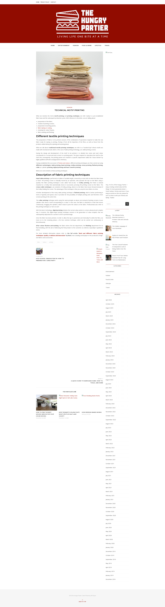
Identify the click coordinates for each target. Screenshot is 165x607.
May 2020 (109, 531)
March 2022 (109, 443)
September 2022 (111, 419)
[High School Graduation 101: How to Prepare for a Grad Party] (39, 251)
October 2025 (110, 304)
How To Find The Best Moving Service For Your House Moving (45, 414)
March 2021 (109, 491)
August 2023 (109, 380)
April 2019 (109, 567)
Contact (53, 2)
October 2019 (110, 555)
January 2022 (109, 451)
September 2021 (111, 467)
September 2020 (111, 515)
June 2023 (109, 388)
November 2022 (111, 412)
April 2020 (109, 535)
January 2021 (109, 499)
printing (51, 242)
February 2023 (110, 404)
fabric (38, 242)
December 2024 (110, 324)
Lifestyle (98, 45)
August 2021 (109, 471)
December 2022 (110, 408)
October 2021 (110, 463)
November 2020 (111, 507)
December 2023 (110, 364)
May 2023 (109, 392)
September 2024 (111, 332)
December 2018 (110, 579)
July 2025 (108, 312)
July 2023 (108, 384)
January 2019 (109, 575)
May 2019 (109, 563)
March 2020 (109, 539)
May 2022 (109, 435)
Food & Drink (87, 45)
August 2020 (109, 519)
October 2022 (110, 416)
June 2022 (109, 432)
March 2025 (109, 316)
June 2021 (109, 479)
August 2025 (109, 308)
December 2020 (110, 503)
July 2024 (108, 336)
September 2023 (111, 376)
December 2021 (110, 455)
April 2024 (109, 348)
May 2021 (109, 483)
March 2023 (109, 400)
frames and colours (64, 163)
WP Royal (93, 595)
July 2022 (108, 427)
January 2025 (109, 320)
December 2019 (110, 551)
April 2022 (109, 439)
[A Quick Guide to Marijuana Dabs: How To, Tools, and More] (100, 312)
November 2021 (111, 459)
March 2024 (109, 352)
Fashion (76, 45)
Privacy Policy (45, 2)
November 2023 (111, 368)
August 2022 (109, 424)
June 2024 (109, 340)
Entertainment (64, 45)
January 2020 (109, 547)
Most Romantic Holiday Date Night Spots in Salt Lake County (69, 414)
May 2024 (109, 344)
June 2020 (109, 527)
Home (37, 2)
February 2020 (110, 543)
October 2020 (110, 511)
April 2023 (109, 396)
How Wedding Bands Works (92, 412)
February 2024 (110, 356)
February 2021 (110, 495)
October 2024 (110, 328)
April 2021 (109, 487)
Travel (107, 45)
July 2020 (108, 523)
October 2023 (110, 372)
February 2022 (110, 447)
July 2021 (108, 475)
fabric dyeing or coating (45, 128)
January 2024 (109, 360)
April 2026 (109, 300)
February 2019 (110, 571)
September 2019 (111, 559)
